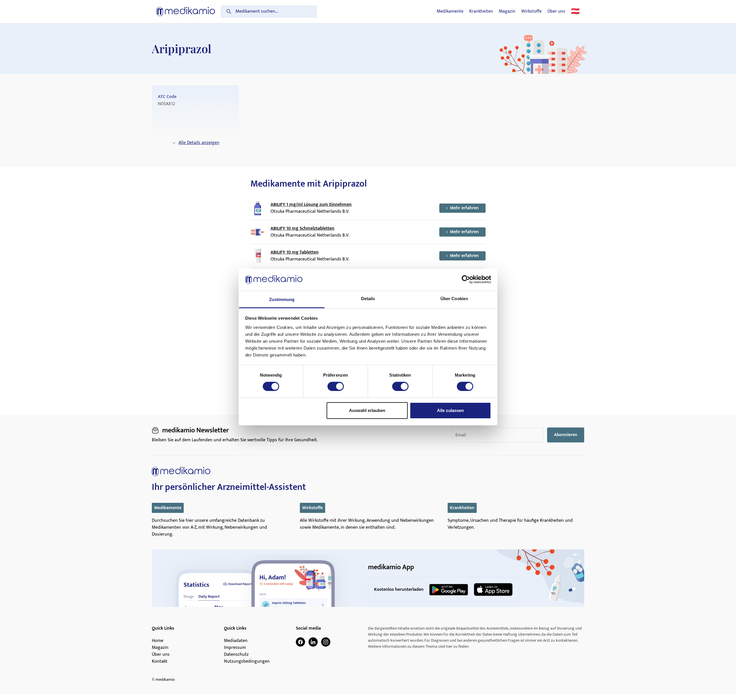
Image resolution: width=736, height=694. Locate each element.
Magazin (507, 11)
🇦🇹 (575, 11)
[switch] (335, 386)
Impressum (235, 647)
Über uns (556, 11)
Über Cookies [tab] (454, 298)
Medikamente (450, 11)
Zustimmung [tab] (282, 299)
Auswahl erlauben (367, 410)
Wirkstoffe (531, 11)
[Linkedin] (313, 642)
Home (157, 640)
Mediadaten (236, 640)
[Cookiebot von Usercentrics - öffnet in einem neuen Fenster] (466, 279)
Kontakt (159, 661)
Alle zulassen (450, 410)
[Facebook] (300, 642)
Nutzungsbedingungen (247, 661)
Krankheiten (481, 11)
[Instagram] (325, 642)
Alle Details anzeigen (199, 143)
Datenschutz (236, 654)
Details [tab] (368, 298)
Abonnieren (565, 435)
